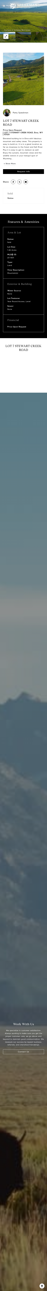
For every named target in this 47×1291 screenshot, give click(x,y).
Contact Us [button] (23, 1051)
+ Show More (10, 164)
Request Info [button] (23, 171)
